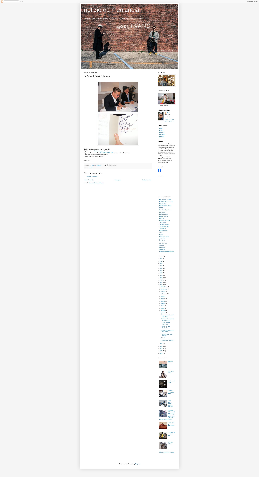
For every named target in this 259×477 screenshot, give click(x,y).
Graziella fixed (170, 362)
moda (91, 167)
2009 (161, 344)
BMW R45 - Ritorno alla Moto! (171, 392)
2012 (161, 280)
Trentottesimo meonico (167, 340)
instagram (162, 134)
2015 (161, 273)
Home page (118, 180)
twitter (161, 130)
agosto (163, 296)
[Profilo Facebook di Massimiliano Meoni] (159, 171)
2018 (161, 266)
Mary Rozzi (162, 212)
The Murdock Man (164, 226)
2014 (161, 275)
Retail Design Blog (164, 220)
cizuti (160, 232)
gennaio (163, 313)
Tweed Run (162, 228)
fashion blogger (98, 151)
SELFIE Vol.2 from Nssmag (166, 452)
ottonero (161, 245)
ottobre (163, 291)
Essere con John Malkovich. (165, 327)
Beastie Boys (163, 204)
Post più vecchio (146, 180)
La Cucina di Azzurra (165, 199)
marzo (163, 308)
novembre (164, 289)
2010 (161, 285)
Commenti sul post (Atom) (96, 183)
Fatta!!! (163, 338)
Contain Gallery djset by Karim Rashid (167, 319)
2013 (161, 277)
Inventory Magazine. (164, 210)
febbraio (163, 310)
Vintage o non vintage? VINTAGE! (167, 315)
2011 (161, 282)
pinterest (161, 136)
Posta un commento (92, 176)
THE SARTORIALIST (106, 153)
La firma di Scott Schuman (165, 323)
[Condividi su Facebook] (114, 165)
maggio (163, 303)
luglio (162, 298)
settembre (164, 294)
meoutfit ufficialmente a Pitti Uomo (167, 331)
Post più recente (88, 180)
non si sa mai (163, 243)
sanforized (162, 249)
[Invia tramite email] (108, 165)
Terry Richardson (164, 224)
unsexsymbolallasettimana (166, 251)
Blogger (137, 464)
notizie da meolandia (111, 9)
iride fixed (162, 241)
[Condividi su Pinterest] (116, 165)
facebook (161, 132)
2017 (161, 268)
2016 (161, 270)
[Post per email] (105, 165)
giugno (163, 301)
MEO (168, 112)
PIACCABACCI (163, 216)
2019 (161, 263)
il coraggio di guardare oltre (171, 434)
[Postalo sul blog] (110, 165)
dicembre (164, 287)
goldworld (162, 239)
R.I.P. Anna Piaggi (171, 371)
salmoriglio (162, 247)
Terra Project (162, 222)
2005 (161, 353)
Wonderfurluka (163, 230)
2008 (161, 346)
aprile (163, 305)
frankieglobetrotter (164, 237)
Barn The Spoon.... (170, 443)
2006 (161, 351)
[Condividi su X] (112, 165)
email (160, 128)
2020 (161, 261)
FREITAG (161, 208)
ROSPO (161, 218)
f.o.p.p (161, 235)
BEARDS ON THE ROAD (166, 202)
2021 (161, 258)
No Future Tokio (163, 214)
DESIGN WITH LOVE (165, 206)
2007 (161, 348)
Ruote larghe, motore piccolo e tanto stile (170, 403)
